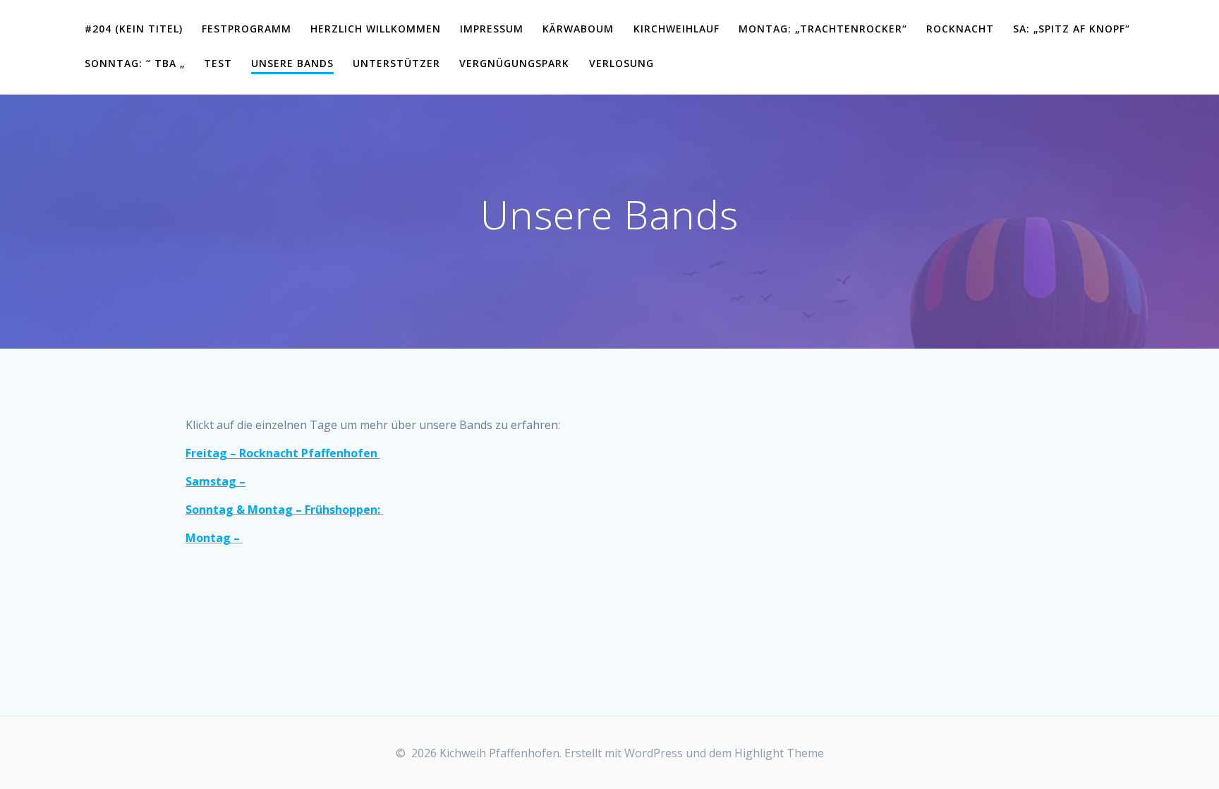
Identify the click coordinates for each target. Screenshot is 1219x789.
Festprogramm (246, 28)
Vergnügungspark (514, 63)
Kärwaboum (578, 28)
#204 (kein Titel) (134, 28)
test (218, 63)
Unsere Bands (292, 63)
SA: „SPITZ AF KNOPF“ (1071, 28)
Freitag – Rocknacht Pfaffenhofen (283, 453)
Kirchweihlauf (676, 28)
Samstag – (215, 481)
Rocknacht (960, 28)
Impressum (491, 28)
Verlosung (621, 63)
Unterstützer (396, 63)
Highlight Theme (779, 753)
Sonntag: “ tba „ (135, 63)
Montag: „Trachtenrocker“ (823, 28)
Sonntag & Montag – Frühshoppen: (284, 509)
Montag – (214, 538)
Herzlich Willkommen (375, 28)
